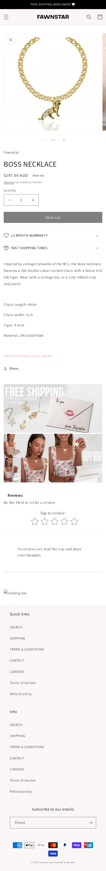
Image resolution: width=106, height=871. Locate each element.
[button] (6, 17)
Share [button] (13, 368)
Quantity (10, 190)
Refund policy (21, 694)
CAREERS (17, 671)
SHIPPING (17, 638)
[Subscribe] (90, 822)
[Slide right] (63, 139)
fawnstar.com (46, 862)
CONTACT (17, 660)
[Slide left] (42, 139)
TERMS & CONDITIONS (27, 649)
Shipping (9, 182)
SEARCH (16, 627)
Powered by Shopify (64, 862)
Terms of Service (23, 683)
